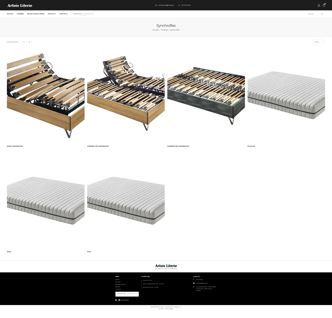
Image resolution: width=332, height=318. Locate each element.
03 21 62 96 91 (199, 279)
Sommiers (118, 282)
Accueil (156, 30)
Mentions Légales (169, 308)
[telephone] (123, 300)
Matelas (117, 279)
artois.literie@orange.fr (202, 283)
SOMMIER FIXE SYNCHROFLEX (178, 146)
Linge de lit (118, 289)
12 (29, 42)
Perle (89, 252)
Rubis (9, 252)
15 (31, 42)
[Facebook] (116, 300)
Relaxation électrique (120, 284)
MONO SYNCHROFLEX (15, 146)
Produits (164, 30)
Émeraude (251, 146)
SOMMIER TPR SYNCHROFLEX (98, 146)
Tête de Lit (117, 286)
